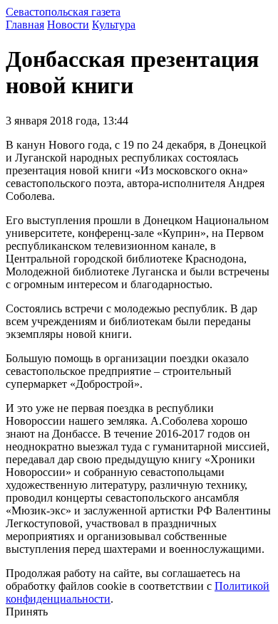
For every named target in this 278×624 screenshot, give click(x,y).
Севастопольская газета (63, 12)
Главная (25, 24)
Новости (68, 24)
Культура (113, 24)
